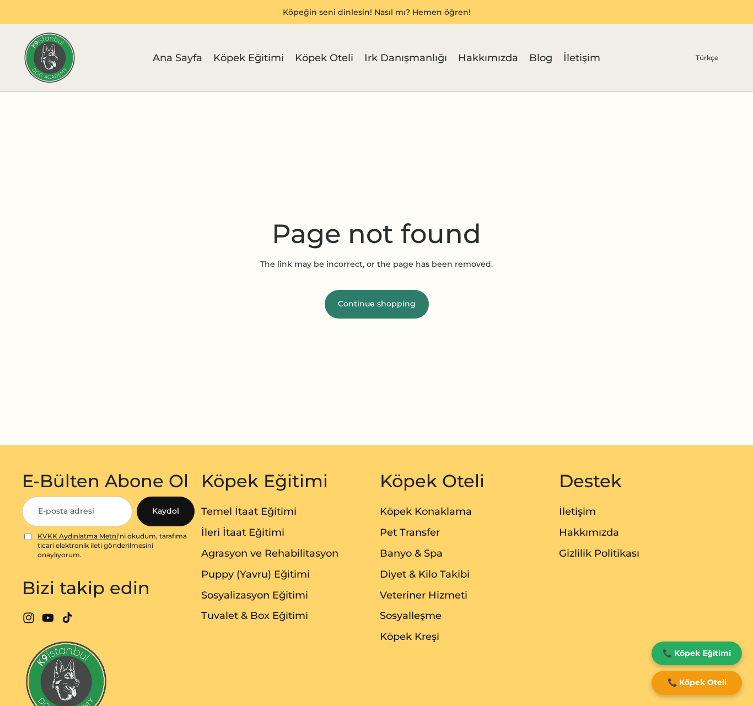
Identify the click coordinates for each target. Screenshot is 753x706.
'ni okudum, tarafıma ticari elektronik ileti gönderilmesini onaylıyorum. (112, 545)
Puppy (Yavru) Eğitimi (255, 574)
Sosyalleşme (411, 616)
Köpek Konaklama (426, 511)
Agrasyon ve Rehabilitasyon (269, 553)
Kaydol (165, 511)
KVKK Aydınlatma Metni (77, 536)
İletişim (577, 511)
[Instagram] (28, 617)
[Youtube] (48, 617)
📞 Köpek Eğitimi (697, 653)
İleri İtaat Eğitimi (242, 532)
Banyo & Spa (411, 553)
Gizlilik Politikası (599, 553)
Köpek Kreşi (409, 636)
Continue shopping (377, 304)
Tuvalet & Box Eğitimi (254, 616)
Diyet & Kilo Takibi (425, 574)
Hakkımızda (589, 532)
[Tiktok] (67, 617)
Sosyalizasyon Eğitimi (254, 595)
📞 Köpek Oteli (697, 682)
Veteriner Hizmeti (423, 595)
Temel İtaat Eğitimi (249, 511)
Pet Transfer (410, 532)
